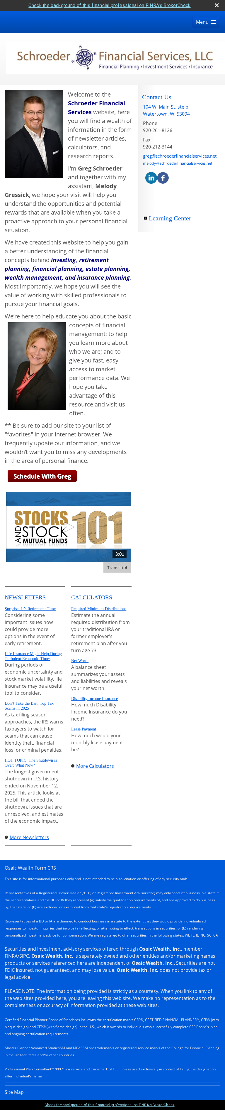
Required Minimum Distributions (98, 609)
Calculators (91, 597)
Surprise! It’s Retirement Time (30, 609)
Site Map (14, 1092)
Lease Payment (83, 729)
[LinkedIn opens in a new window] (151, 177)
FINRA (11, 956)
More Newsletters (29, 837)
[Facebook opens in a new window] (163, 177)
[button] (206, 22)
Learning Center (170, 218)
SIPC (24, 956)
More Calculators (95, 766)
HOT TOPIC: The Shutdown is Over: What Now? (31, 762)
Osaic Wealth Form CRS (30, 868)
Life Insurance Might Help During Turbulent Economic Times (33, 656)
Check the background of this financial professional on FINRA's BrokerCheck (109, 5)
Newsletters (25, 597)
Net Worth (79, 661)
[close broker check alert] (216, 5)
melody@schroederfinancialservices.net (177, 163)
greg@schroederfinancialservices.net (180, 156)
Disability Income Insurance (94, 698)
